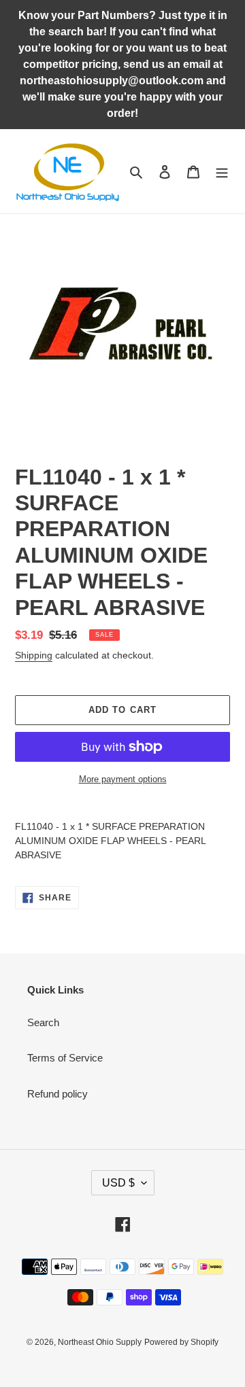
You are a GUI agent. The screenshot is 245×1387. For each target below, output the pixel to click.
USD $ (118, 1183)
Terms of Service (65, 1058)
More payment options (123, 779)
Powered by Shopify (181, 1342)
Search (43, 1022)
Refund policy (57, 1094)
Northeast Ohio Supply (100, 1342)
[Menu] (222, 171)
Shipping (33, 655)
